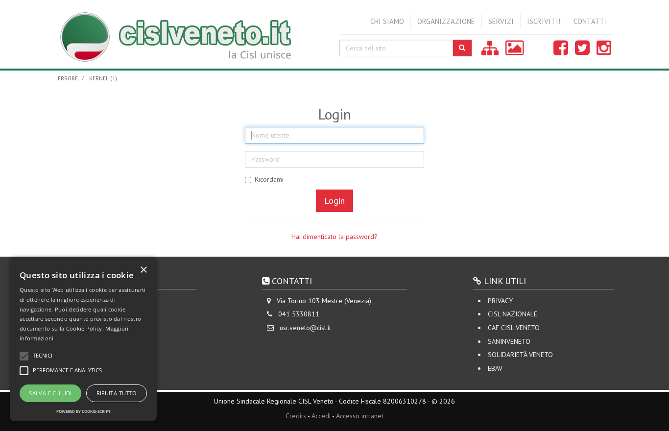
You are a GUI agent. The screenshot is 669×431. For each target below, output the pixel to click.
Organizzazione (446, 21)
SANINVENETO (509, 341)
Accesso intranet (359, 415)
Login (334, 200)
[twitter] (582, 51)
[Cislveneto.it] (192, 34)
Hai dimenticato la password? (334, 236)
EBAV (495, 368)
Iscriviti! (543, 21)
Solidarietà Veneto (520, 354)
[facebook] (560, 51)
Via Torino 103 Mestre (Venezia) (324, 300)
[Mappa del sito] (490, 51)
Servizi (501, 21)
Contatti (590, 21)
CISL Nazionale (512, 314)
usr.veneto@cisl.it (305, 327)
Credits (296, 415)
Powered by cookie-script (83, 411)
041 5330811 (298, 314)
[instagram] (604, 51)
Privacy (500, 300)
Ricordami (269, 179)
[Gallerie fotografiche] (514, 51)
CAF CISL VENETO (514, 327)
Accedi (321, 415)
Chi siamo (387, 21)
